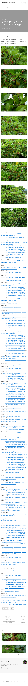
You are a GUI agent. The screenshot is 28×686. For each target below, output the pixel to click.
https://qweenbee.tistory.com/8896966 (12, 267)
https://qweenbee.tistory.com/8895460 (15, 442)
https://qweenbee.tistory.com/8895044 (11, 557)
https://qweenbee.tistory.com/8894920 (11, 298)
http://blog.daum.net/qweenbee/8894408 (15, 360)
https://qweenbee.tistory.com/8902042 (15, 464)
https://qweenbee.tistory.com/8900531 (15, 323)
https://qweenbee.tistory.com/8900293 (15, 290)
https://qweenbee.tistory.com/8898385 (15, 247)
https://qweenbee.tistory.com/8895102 (11, 432)
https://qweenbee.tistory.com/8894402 (15, 386)
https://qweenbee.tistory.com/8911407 (15, 543)
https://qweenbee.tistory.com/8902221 (15, 444)
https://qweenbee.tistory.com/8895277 (15, 338)
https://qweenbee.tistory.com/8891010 (14, 529)
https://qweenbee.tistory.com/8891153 (11, 514)
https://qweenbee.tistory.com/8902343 (15, 466)
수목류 (9, 613)
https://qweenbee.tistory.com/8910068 (16, 604)
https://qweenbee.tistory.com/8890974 (11, 284)
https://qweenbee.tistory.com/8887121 (11, 502)
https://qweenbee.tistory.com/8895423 (11, 562)
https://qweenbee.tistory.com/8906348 (15, 293)
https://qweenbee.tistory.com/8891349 (11, 317)
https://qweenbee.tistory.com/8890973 (11, 356)
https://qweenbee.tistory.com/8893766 (11, 312)
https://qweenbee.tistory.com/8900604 (15, 507)
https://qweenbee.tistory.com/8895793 (15, 237)
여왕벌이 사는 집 (8, 2)
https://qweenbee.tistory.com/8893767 (11, 233)
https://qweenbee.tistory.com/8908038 (15, 494)
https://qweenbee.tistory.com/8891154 (11, 383)
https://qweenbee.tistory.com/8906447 (15, 327)
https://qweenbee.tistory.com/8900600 (15, 343)
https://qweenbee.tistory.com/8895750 (15, 532)
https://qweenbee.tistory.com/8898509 (11, 408)
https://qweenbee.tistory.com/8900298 (15, 391)
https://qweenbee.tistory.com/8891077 (11, 242)
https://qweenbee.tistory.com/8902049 (11, 472)
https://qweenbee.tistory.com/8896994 (11, 477)
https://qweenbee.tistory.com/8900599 (15, 341)
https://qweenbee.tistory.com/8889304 (11, 373)
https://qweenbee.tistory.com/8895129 (15, 320)
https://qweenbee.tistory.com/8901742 (14, 379)
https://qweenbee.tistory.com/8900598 (15, 325)
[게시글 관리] (8, 608)
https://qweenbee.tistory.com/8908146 (15, 252)
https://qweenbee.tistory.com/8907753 (15, 401)
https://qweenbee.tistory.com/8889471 (11, 332)
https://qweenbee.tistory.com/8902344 (15, 447)
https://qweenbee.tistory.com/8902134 (11, 595)
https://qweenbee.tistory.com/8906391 (14, 399)
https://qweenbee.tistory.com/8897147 (15, 322)
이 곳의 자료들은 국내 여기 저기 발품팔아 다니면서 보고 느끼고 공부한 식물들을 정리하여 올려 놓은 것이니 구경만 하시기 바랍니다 (11, 664)
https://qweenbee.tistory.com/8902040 (15, 345)
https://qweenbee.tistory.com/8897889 (11, 552)
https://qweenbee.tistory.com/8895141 (14, 582)
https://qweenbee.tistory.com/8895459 (15, 441)
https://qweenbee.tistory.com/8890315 (15, 454)
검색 (23, 3)
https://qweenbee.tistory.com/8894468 (12, 540)
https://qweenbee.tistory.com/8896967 (14, 376)
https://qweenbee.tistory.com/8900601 (15, 586)
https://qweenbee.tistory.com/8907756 (11, 575)
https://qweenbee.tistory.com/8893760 (11, 277)
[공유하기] (6, 608)
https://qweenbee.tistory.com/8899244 (15, 492)
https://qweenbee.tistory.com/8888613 (11, 497)
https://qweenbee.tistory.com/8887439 (11, 579)
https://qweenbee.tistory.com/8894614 (15, 246)
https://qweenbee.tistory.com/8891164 (14, 287)
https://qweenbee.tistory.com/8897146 (15, 340)
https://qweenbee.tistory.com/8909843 (15, 404)
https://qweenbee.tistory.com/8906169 (11, 260)
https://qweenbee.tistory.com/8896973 (11, 272)
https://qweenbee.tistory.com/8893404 (15, 335)
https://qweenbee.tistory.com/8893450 (11, 437)
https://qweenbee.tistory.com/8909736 (15, 403)
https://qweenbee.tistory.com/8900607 (15, 249)
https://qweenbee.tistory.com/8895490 (11, 547)
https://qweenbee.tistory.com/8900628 (11, 416)
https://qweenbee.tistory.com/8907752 (15, 429)
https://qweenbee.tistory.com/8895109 (15, 461)
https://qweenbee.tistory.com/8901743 (14, 393)
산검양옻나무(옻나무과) (7, 622)
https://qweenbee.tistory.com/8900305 (11, 307)
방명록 (7, 7)
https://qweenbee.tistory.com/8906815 (15, 346)
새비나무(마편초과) (7, 619)
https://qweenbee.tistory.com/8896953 (15, 389)
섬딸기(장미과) (6, 616)
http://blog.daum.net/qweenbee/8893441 (12, 303)
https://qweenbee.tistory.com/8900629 (11, 591)
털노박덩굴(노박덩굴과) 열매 (9, 621)
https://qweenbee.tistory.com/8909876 (15, 350)
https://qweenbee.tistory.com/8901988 (15, 292)
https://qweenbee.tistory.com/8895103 (11, 426)
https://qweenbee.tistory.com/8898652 (15, 505)
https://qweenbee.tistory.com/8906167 (14, 467)
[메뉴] (25, 2)
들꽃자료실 (5, 613)
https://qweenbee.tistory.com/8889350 (11, 525)
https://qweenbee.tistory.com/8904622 (15, 396)
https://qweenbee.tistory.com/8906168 (15, 250)
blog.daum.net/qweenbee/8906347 (14, 280)
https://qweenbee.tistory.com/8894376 (15, 457)
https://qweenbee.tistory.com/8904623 (15, 537)
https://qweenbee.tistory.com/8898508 (11, 257)
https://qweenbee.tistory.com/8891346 (11, 451)
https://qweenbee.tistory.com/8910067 (14, 353)
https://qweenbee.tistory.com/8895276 (15, 336)
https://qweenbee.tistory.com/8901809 (15, 535)
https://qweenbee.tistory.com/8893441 (11, 368)
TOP (25, 682)
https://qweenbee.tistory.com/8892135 (15, 288)
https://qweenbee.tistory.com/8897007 (11, 365)
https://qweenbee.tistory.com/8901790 (15, 394)
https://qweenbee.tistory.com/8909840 (15, 295)
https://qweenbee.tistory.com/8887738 (11, 489)
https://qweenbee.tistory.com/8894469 (11, 542)
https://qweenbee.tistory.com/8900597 (15, 533)
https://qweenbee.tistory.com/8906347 (15, 398)
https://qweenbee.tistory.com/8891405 (11, 482)
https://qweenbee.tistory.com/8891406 (11, 452)
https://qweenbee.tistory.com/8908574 (15, 348)
